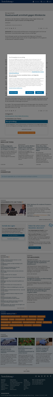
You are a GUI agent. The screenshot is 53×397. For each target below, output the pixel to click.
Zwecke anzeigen (13, 92)
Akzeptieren (39, 92)
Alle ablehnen (30, 92)
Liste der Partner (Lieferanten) (15, 88)
